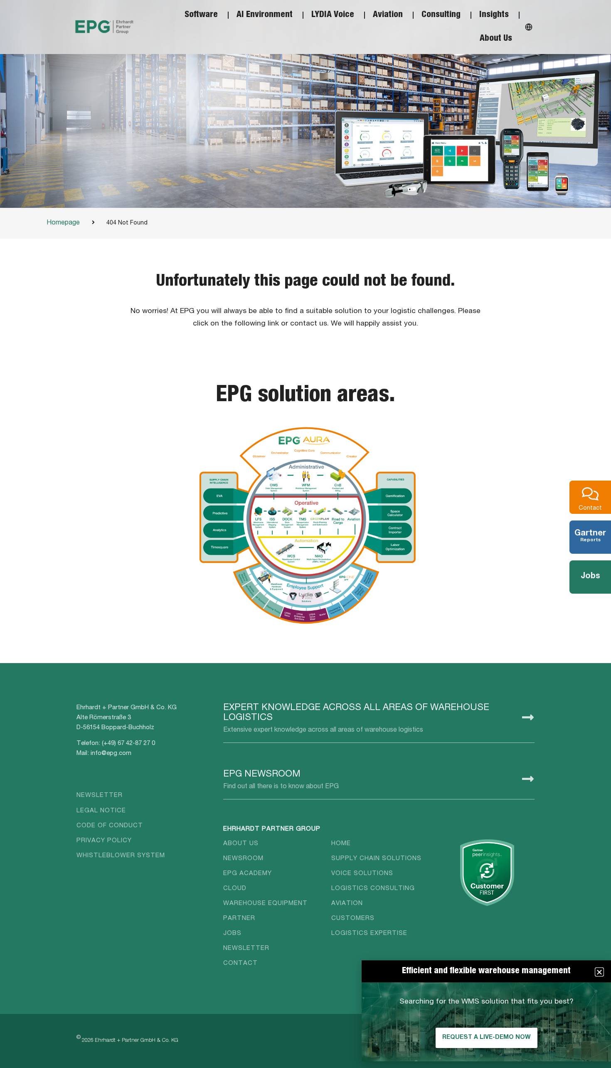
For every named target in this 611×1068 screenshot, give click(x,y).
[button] (599, 972)
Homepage (63, 223)
